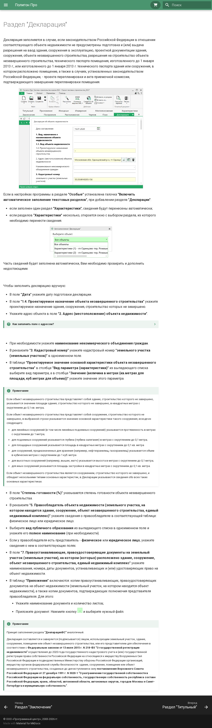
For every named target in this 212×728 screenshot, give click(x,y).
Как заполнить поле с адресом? (33, 324)
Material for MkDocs (28, 723)
